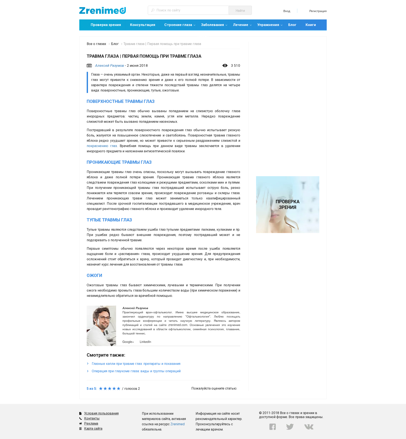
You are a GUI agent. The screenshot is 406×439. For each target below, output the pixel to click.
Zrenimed (177, 424)
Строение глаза (178, 25)
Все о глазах (96, 44)
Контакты (92, 418)
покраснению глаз (102, 146)
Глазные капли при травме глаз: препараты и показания (136, 364)
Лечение (240, 25)
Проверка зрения (106, 25)
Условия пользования (101, 413)
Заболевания (212, 25)
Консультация (142, 25)
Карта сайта (93, 429)
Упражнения (268, 25)
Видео (203, 36)
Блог (292, 25)
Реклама (91, 423)
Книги (311, 25)
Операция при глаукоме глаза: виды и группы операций (136, 371)
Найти (240, 11)
